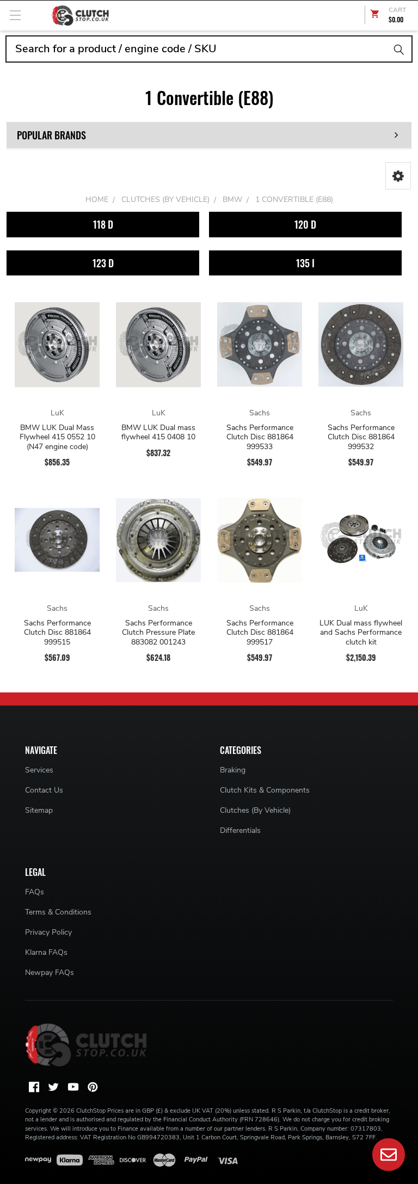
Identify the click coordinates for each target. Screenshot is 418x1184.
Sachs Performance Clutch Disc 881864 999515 (57, 632)
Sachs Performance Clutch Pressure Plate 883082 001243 (158, 632)
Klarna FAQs (46, 952)
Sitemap (39, 810)
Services (39, 770)
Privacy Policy (48, 932)
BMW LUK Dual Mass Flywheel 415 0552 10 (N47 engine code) (57, 437)
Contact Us (44, 790)
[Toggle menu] (15, 15)
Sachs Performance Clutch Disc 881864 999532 (361, 437)
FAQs (34, 892)
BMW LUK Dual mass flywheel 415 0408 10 (158, 432)
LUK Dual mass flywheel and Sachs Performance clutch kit (360, 632)
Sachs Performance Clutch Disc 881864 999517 (259, 632)
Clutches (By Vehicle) (255, 810)
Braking (232, 770)
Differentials (240, 830)
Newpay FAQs (49, 972)
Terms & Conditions (58, 912)
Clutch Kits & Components (265, 790)
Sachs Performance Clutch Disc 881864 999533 (259, 437)
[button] (398, 175)
